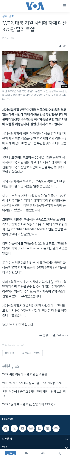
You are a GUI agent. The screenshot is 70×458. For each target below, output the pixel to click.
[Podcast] (47, 428)
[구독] (56, 428)
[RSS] (39, 428)
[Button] (63, 46)
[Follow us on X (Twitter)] (14, 428)
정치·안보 (8, 16)
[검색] (59, 453)
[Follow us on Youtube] (22, 428)
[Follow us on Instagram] (30, 428)
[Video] (26, 453)
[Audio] (43, 453)
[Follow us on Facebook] (5, 428)
